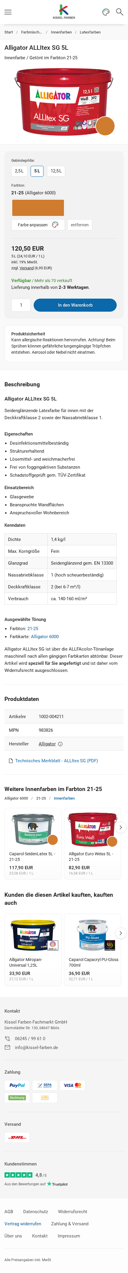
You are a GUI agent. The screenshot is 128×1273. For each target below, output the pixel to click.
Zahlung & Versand (69, 1223)
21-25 (32, 628)
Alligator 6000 (45, 636)
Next (121, 827)
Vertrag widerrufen (22, 1223)
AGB (8, 1211)
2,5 (19, 171)
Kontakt (12, 1011)
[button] (8, 12)
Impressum (69, 1236)
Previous (5, 827)
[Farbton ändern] (105, 126)
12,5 (56, 171)
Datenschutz (35, 1211)
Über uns (13, 1236)
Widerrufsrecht (72, 1211)
